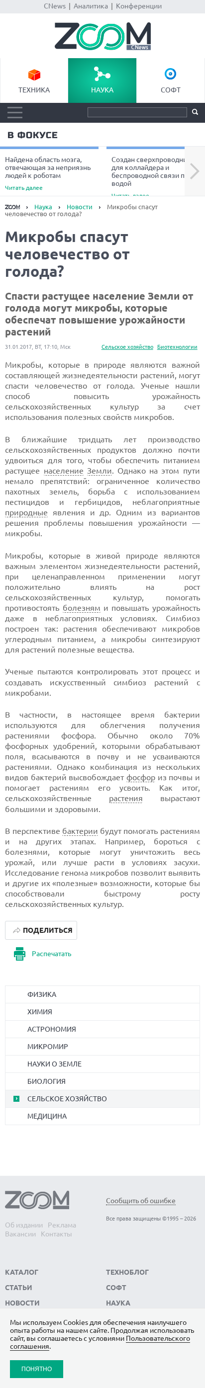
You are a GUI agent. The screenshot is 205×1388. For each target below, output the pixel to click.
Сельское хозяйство (127, 347)
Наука (102, 90)
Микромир (47, 1047)
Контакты (56, 1234)
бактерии (80, 830)
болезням (82, 607)
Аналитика (91, 6)
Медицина (47, 1116)
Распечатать (51, 954)
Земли (99, 470)
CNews (55, 6)
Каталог (21, 1272)
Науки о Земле (54, 1064)
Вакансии (20, 1234)
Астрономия (51, 1029)
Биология (46, 1081)
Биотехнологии (177, 347)
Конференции (139, 6)
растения (126, 798)
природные (26, 512)
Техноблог (127, 1272)
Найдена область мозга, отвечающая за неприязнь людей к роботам (48, 173)
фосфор (140, 777)
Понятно (36, 1369)
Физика (41, 994)
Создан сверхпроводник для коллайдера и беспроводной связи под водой (152, 177)
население (64, 470)
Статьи (18, 1288)
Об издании (24, 1225)
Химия (39, 1012)
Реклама (62, 1225)
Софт (171, 90)
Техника (34, 90)
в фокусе (32, 135)
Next (195, 171)
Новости (80, 206)
